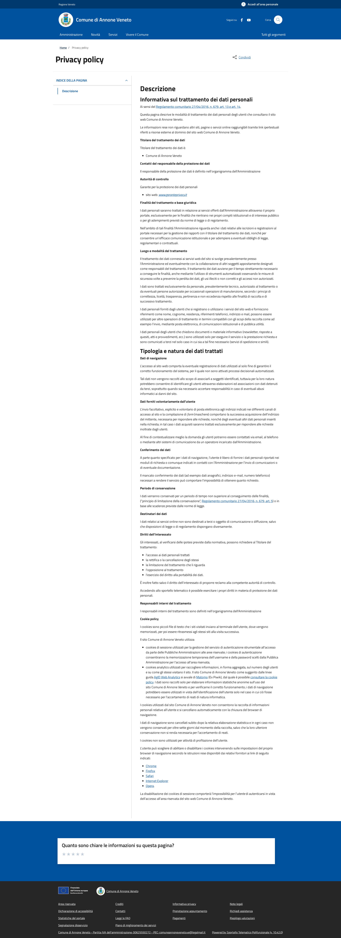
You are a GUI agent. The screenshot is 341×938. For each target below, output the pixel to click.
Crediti (119, 904)
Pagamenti (179, 918)
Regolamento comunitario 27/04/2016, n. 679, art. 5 (237, 501)
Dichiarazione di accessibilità (75, 911)
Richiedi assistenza (241, 911)
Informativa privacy (184, 904)
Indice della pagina (71, 80)
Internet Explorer (157, 780)
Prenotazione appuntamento (190, 911)
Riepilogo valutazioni (242, 918)
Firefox (150, 771)
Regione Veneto (67, 4)
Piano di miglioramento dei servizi (135, 925)
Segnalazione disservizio (73, 925)
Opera (150, 785)
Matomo (202, 677)
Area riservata (66, 904)
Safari (150, 776)
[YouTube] (247, 19)
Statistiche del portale (71, 918)
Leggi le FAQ (122, 918)
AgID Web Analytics (167, 677)
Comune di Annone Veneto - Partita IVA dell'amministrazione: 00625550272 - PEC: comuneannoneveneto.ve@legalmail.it (131, 932)
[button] (259, 4)
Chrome (151, 766)
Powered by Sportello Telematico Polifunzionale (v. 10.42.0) (247, 932)
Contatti (120, 911)
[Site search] (278, 19)
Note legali (236, 904)
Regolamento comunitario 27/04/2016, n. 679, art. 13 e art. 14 (198, 106)
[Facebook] (240, 19)
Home (63, 47)
